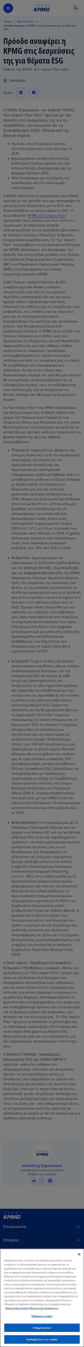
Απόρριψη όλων (42, 1327)
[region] (42, 1298)
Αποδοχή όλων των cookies (42, 1339)
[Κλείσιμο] (79, 1254)
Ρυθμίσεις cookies (42, 1316)
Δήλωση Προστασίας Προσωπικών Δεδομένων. (32, 1308)
